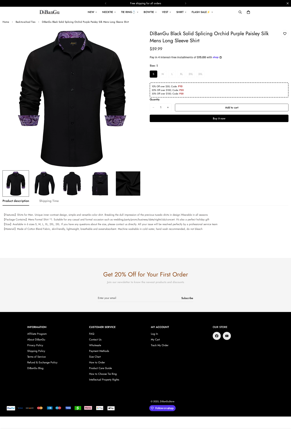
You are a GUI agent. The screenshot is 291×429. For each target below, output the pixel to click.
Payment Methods (99, 351)
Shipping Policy (36, 351)
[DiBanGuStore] (50, 12)
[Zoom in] (134, 36)
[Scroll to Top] (284, 411)
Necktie (107, 12)
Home (6, 22)
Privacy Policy (35, 345)
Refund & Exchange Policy (42, 362)
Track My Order (159, 345)
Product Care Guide (100, 368)
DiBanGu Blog (35, 368)
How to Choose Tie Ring (103, 374)
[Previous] (105, 3)
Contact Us (95, 339)
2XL (192, 75)
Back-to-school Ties (25, 22)
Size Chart (95, 357)
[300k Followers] (217, 336)
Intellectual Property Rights (104, 380)
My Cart (155, 339)
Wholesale (95, 345)
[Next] (185, 3)
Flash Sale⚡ (201, 12)
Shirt (180, 12)
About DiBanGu (36, 339)
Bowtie (149, 12)
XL (182, 75)
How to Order (97, 362)
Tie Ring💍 (128, 12)
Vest (165, 12)
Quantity (155, 99)
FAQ (91, 334)
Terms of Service (36, 357)
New (91, 12)
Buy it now (219, 118)
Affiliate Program (37, 334)
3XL (201, 75)
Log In (154, 334)
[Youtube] (227, 336)
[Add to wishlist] (284, 34)
